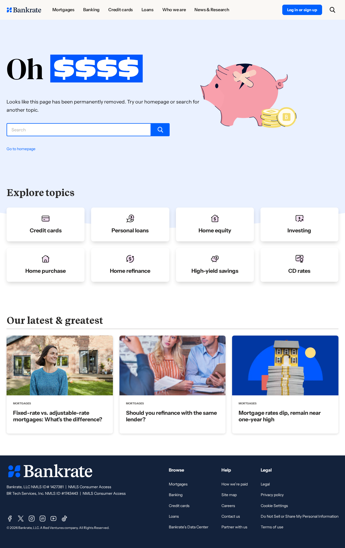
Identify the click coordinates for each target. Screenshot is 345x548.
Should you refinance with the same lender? (171, 416)
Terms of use (272, 527)
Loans (174, 516)
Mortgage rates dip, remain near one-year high (280, 416)
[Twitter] (20, 518)
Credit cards (179, 505)
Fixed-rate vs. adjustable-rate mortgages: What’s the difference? (57, 416)
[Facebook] (10, 518)
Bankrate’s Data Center (188, 527)
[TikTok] (64, 518)
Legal (265, 484)
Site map (229, 494)
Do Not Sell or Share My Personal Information (299, 516)
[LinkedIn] (42, 518)
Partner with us (234, 527)
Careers (228, 505)
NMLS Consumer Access (89, 486)
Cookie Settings (274, 505)
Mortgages (178, 484)
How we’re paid (234, 484)
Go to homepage (21, 148)
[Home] (24, 10)
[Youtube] (53, 518)
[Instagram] (31, 518)
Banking (175, 494)
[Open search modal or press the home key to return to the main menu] (332, 10)
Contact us (230, 516)
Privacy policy (272, 494)
